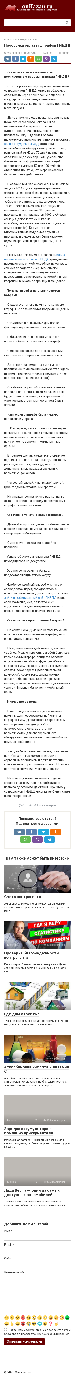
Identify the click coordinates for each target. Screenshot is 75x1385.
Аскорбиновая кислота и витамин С (36, 1069)
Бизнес (47, 52)
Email (9, 1245)
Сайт (7, 1258)
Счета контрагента (22, 896)
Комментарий (14, 1272)
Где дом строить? (21, 1014)
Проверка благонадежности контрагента (31, 955)
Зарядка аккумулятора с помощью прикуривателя (28, 1130)
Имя (8, 1231)
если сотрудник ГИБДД (21, 144)
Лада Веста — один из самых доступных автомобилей (32, 1192)
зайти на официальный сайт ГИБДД (30, 598)
